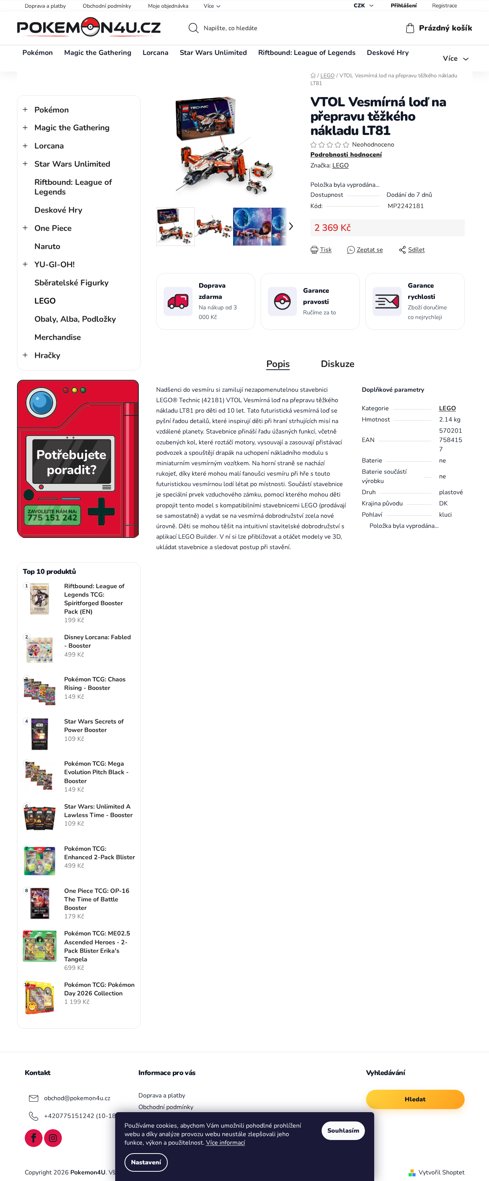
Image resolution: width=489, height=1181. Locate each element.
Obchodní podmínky (107, 6)
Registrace (444, 5)
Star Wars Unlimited (72, 164)
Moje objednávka (168, 6)
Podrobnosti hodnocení (346, 154)
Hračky (47, 355)
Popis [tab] (278, 364)
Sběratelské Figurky (71, 282)
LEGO (45, 300)
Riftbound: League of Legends (73, 187)
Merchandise (57, 337)
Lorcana (49, 145)
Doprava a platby (45, 6)
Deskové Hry (58, 210)
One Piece (53, 228)
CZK (360, 5)
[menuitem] (37, 52)
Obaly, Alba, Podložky (75, 319)
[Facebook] (34, 1138)
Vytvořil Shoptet (442, 1172)
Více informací (225, 1142)
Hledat (415, 1099)
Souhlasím (343, 1130)
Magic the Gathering (72, 127)
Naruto (47, 246)
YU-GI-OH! (54, 264)
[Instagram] (53, 1138)
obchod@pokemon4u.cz (77, 1098)
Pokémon (51, 109)
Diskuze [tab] (337, 364)
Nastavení (146, 1162)
